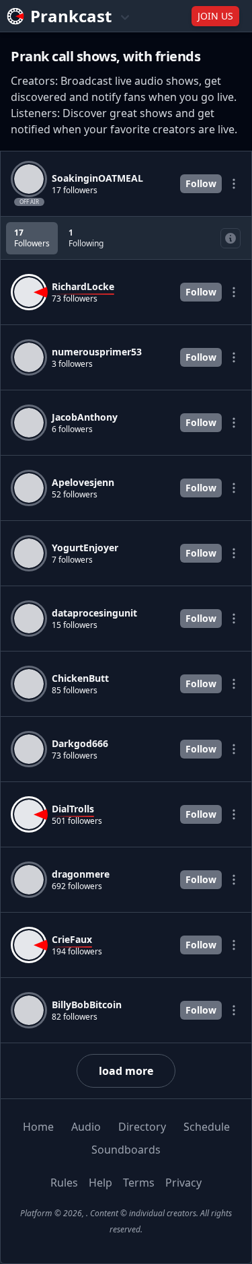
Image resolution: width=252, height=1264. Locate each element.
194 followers (77, 951)
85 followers (74, 690)
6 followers (72, 429)
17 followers (74, 190)
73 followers (74, 298)
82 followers (74, 1017)
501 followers (77, 821)
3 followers (72, 364)
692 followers (77, 886)
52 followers (74, 494)
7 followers (72, 560)
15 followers (74, 625)
